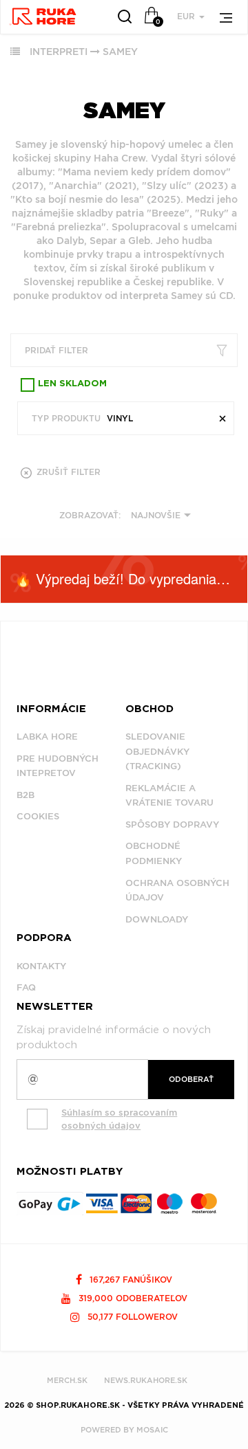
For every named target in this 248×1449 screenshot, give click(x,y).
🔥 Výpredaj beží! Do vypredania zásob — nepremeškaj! (130, 578)
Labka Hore (47, 736)
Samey (120, 51)
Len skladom (72, 383)
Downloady (156, 919)
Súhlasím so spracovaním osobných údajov (119, 1119)
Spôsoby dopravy (172, 824)
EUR (187, 16)
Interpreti (58, 51)
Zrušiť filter (67, 472)
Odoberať (191, 1079)
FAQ (26, 987)
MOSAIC (152, 1430)
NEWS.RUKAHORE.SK (145, 1380)
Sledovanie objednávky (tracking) (157, 751)
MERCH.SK (67, 1380)
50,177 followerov (131, 1317)
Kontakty (41, 966)
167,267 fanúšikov (129, 1279)
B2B (25, 795)
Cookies (38, 816)
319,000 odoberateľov (131, 1298)
